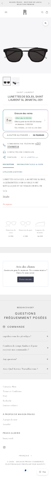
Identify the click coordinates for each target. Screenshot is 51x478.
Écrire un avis (25, 279)
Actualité (7, 424)
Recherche (7, 401)
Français (24, 456)
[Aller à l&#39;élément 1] (7, 81)
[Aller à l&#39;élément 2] (16, 81)
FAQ (5, 396)
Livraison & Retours (12, 172)
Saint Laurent (25, 92)
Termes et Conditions (12, 391)
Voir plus (6, 196)
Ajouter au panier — (25, 135)
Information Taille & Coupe (30, 164)
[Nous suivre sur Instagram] (4, 447)
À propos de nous (10, 419)
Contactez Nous (9, 386)
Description (8, 164)
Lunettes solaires (10, 405)
